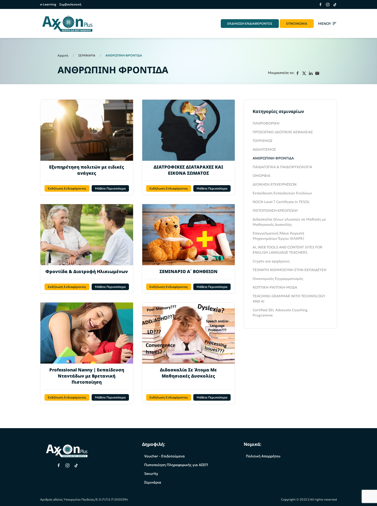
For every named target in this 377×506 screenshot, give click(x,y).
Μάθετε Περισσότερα (110, 188)
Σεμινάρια (152, 482)
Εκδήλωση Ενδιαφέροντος (67, 188)
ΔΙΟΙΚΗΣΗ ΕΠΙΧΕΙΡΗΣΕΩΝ (274, 184)
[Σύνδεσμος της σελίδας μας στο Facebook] (318, 5)
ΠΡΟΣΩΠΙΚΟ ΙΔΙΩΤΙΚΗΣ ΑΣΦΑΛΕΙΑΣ (283, 132)
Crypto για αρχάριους (271, 261)
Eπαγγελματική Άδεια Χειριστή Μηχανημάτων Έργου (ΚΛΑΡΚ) (278, 236)
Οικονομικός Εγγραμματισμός (278, 278)
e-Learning (48, 4)
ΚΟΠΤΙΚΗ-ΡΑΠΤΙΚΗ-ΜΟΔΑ (275, 287)
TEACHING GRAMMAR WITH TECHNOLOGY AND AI (289, 298)
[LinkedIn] (310, 73)
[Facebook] (297, 73)
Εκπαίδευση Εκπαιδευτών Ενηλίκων (282, 193)
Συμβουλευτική (70, 4)
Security (151, 473)
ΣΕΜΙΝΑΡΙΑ (86, 55)
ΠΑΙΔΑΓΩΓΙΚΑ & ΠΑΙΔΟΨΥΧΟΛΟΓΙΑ (282, 167)
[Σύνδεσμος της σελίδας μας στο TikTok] (333, 5)
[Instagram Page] (67, 465)
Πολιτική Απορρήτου (263, 456)
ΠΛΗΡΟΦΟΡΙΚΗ (266, 123)
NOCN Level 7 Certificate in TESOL (281, 202)
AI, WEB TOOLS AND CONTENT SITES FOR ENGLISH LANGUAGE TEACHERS (287, 250)
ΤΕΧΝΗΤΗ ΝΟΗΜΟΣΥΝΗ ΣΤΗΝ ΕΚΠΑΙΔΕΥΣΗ (289, 270)
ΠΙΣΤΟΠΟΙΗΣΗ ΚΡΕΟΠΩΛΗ (275, 210)
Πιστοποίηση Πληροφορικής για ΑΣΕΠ (176, 465)
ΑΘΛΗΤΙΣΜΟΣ (264, 149)
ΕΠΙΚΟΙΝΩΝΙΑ (296, 24)
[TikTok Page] (76, 465)
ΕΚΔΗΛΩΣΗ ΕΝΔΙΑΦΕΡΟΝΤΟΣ (249, 24)
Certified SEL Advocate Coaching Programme (280, 312)
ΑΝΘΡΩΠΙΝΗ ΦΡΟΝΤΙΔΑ (273, 158)
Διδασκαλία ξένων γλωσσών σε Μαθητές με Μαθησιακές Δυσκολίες (289, 222)
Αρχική (63, 55)
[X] (304, 73)
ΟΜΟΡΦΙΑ (261, 175)
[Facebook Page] (59, 465)
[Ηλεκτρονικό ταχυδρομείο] (317, 73)
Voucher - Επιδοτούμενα (164, 456)
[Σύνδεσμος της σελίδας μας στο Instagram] (326, 5)
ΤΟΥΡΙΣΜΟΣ (262, 140)
